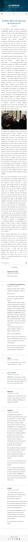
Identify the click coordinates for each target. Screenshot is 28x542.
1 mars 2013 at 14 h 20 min (13, 490)
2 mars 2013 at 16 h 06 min (13, 273)
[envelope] (17, 539)
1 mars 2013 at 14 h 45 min (13, 412)
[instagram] (12, 539)
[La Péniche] (14, 6)
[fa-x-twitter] (10, 539)
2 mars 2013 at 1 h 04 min (12, 359)
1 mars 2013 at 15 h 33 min (13, 393)
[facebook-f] (8, 539)
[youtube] (19, 539)
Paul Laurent (6, 263)
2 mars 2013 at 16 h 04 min (13, 286)
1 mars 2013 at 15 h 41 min (13, 374)
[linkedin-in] (14, 539)
